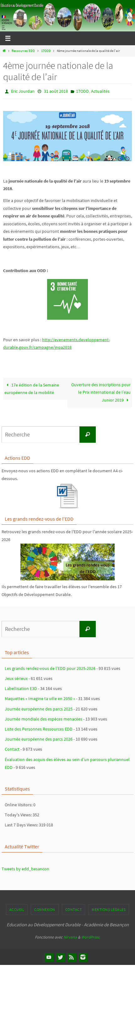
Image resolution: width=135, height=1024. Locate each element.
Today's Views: (19, 813)
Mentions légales (109, 908)
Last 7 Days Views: (22, 823)
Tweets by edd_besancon (25, 867)
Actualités (100, 91)
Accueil (16, 908)
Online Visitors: (19, 803)
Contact (12, 748)
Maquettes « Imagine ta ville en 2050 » (40, 697)
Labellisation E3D (21, 687)
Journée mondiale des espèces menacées (43, 717)
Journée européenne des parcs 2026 (39, 738)
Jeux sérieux (16, 677)
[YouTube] (49, 956)
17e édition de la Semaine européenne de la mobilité (31, 387)
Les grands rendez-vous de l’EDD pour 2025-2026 (50, 667)
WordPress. (90, 936)
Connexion (44, 908)
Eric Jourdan (23, 91)
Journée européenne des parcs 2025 (39, 707)
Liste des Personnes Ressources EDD (39, 727)
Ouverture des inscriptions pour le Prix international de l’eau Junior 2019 (101, 391)
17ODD (46, 50)
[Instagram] (83, 956)
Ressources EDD (23, 50)
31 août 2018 (56, 91)
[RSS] (72, 956)
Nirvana (70, 936)
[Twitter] (60, 956)
